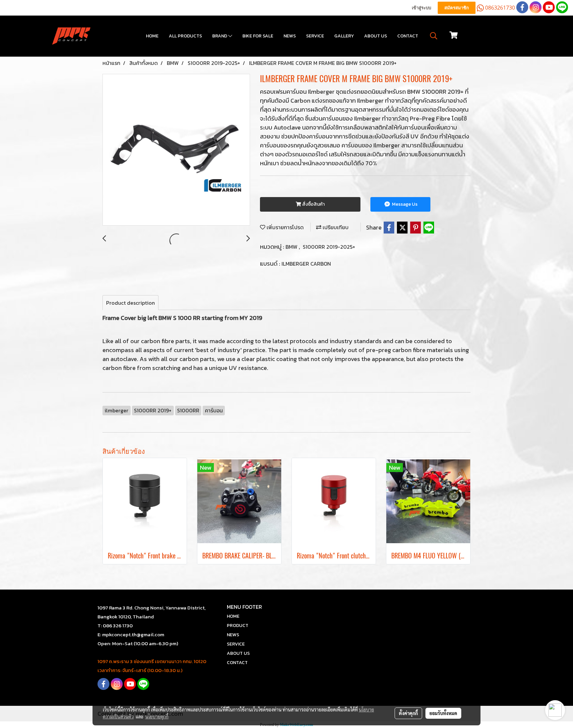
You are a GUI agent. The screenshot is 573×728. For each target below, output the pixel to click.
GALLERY (344, 35)
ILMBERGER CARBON (306, 264)
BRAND (220, 35)
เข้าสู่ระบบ (421, 7)
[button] (433, 35)
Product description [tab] (130, 303)
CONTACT (407, 35)
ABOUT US (375, 35)
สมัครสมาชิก (456, 7)
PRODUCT (237, 625)
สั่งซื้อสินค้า (313, 204)
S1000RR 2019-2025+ (329, 247)
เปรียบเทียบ (335, 227)
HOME (152, 35)
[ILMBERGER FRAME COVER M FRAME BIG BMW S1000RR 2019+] (176, 150)
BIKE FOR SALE (257, 35)
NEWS (290, 35)
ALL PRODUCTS (185, 35)
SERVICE (315, 35)
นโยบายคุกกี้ (156, 716)
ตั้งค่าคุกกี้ (408, 713)
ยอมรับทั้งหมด (443, 713)
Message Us (404, 204)
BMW (292, 247)
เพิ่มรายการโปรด (284, 227)
